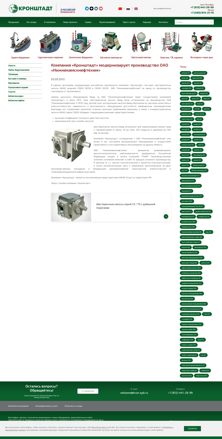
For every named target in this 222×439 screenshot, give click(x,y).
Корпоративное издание (18, 87)
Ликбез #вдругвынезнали (18, 70)
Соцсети (11, 92)
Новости (11, 65)
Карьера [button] (147, 22)
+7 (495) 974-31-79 (202, 12)
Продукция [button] (13, 22)
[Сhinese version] (120, 8)
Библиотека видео (15, 96)
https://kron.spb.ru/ (99, 427)
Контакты (163, 22)
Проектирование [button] (107, 22)
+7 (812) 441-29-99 (202, 7)
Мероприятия (13, 83)
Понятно (192, 428)
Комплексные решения (18, 406)
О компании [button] (49, 22)
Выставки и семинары (17, 78)
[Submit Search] (211, 22)
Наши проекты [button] (70, 22)
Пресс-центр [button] (129, 22)
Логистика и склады (73, 406)
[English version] (136, 8)
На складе (31, 22)
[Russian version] (128, 8)
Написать (89, 391)
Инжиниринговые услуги (47, 406)
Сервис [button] (88, 22)
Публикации (13, 74)
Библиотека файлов (16, 100)
